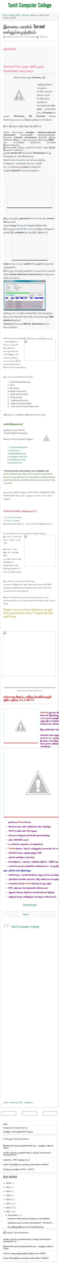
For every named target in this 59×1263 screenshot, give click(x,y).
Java (5, 543)
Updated (9, 49)
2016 (8, 1191)
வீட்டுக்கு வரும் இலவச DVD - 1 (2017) (18, 1169)
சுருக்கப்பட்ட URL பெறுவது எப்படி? (16, 1160)
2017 (8, 1187)
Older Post (50, 1113)
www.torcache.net (20, 160)
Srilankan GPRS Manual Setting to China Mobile (29, 1219)
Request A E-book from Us (15, 1128)
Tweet (25, 914)
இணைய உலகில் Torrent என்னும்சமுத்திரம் (24, 29)
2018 (8, 1183)
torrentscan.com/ (18, 459)
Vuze (15, 549)
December (13, 1215)
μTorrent (44, 712)
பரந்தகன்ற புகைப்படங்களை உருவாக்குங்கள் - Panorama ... (31, 1223)
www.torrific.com (23, 229)
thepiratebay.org (18, 453)
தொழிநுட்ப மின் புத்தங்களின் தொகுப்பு (18, 1132)
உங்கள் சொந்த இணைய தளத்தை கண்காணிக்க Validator (26, 1164)
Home (5, 15)
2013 (8, 1204)
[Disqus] (29, 978)
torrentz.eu (15, 450)
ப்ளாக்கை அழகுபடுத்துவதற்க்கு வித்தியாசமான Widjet (24, 1253)
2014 (8, 1199)
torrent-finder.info (18, 447)
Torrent (21, 822)
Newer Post (9, 1113)
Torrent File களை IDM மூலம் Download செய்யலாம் (23, 69)
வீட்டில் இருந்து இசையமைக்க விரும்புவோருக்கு (26, 1227)
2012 (8, 1208)
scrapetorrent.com (18, 456)
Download (29, 905)
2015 (8, 1195)
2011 (8, 1212)
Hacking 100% (15, 15)
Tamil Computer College (29, 5)
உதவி (5, 1124)
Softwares (26, 15)
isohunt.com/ (16, 462)
